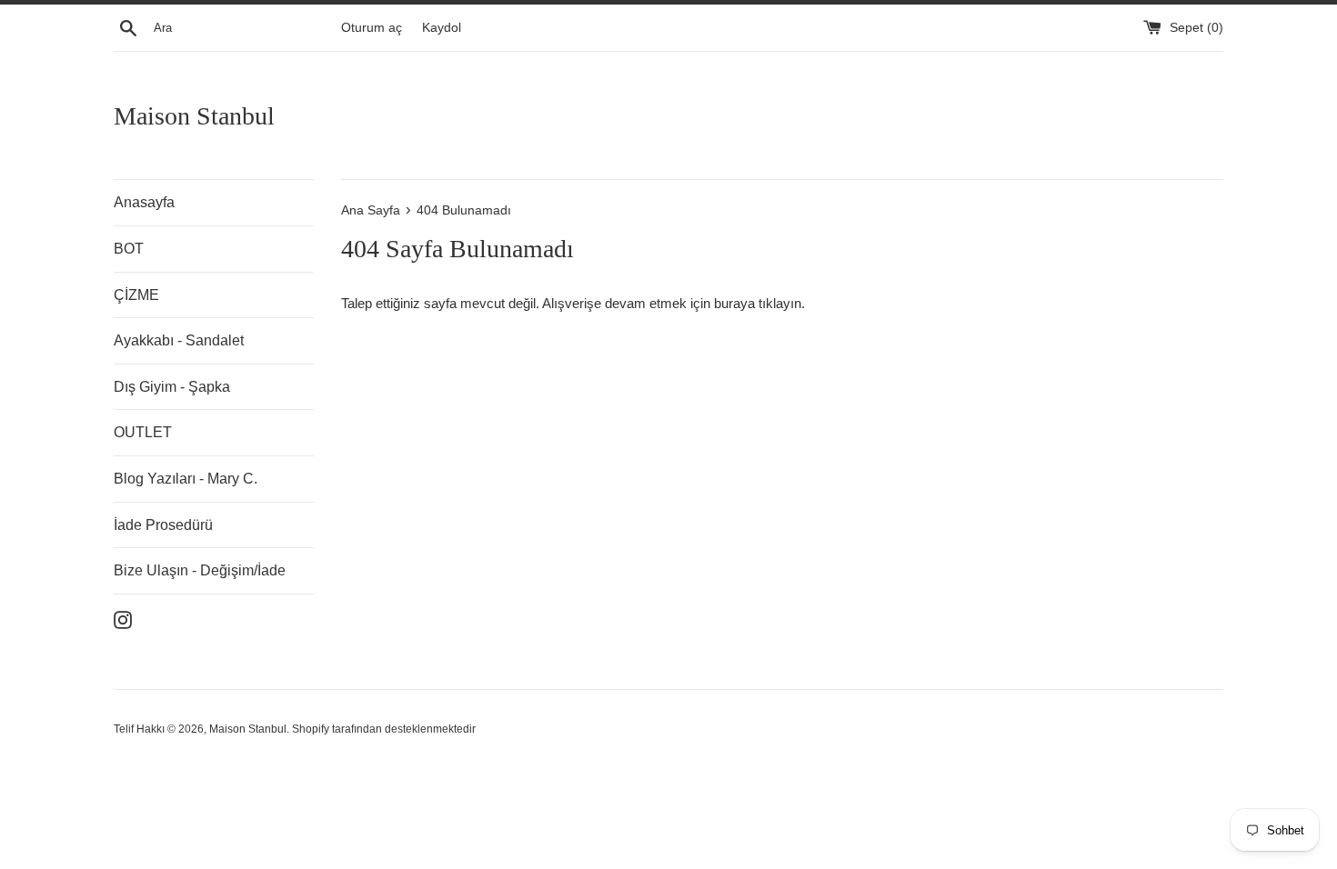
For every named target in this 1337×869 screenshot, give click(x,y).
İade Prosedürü (163, 525)
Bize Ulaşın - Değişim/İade (200, 570)
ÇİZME (136, 295)
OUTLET (143, 432)
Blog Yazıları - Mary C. (185, 478)
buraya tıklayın (757, 303)
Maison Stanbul (194, 116)
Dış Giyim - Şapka (172, 387)
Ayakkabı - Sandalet (179, 340)
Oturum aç (371, 28)
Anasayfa (144, 202)
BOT (129, 248)
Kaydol (441, 28)
